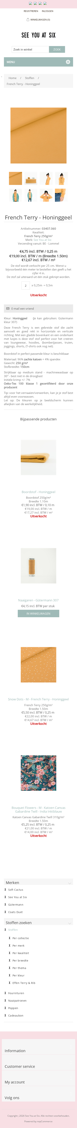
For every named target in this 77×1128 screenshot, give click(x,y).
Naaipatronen (17, 1000)
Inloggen (47, 11)
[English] (31, 5)
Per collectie (21, 938)
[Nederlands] (36, 5)
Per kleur (19, 975)
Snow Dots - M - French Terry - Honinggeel (38, 699)
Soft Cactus (15, 889)
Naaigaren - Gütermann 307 (38, 600)
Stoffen (13, 930)
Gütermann (16, 904)
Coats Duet (15, 912)
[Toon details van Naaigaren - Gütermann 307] (38, 565)
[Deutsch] (46, 5)
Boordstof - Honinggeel (38, 492)
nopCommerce (45, 1121)
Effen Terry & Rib (24, 983)
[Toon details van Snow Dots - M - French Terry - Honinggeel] (38, 664)
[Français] (41, 5)
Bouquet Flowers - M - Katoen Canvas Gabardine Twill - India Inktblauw (38, 810)
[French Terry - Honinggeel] (15, 178)
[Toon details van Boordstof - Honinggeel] (38, 457)
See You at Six (42, 240)
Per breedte (20, 960)
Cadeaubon (16, 1015)
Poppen (13, 1008)
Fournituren (16, 993)
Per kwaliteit (21, 953)
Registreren (31, 11)
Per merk (18, 945)
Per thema (19, 968)
